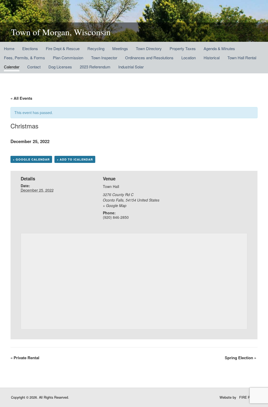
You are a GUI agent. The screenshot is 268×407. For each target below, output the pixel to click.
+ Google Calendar (31, 159)
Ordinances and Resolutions (149, 57)
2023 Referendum (95, 66)
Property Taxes (183, 48)
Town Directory (149, 48)
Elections (30, 48)
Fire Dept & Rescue (63, 48)
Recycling (95, 48)
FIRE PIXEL (248, 397)
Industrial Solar (131, 66)
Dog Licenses (60, 66)
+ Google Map (114, 205)
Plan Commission (68, 57)
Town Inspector (104, 57)
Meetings (120, 48)
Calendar (11, 66)
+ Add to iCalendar (75, 159)
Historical (212, 57)
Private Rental (24, 358)
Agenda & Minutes (219, 48)
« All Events (21, 98)
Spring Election (240, 358)
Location (188, 57)
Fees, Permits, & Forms (24, 57)
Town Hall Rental (241, 57)
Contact (34, 66)
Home (9, 48)
